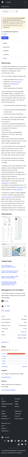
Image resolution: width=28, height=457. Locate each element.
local (19, 334)
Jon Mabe (7, 306)
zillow (25, 337)
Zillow (21, 79)
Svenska (7, 437)
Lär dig (3, 411)
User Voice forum (6, 197)
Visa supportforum (6, 377)
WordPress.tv (5, 418)
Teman (16, 401)
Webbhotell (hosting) (6, 404)
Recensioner (6, 47)
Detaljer (5, 43)
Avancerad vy (5, 342)
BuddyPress (5, 431)
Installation (6, 50)
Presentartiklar (19, 418)
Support (5, 58)
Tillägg (16, 404)
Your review (4, 366)
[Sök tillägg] (16, 11)
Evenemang (18, 413)
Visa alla (24, 366)
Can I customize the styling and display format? (8, 266)
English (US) (24, 331)
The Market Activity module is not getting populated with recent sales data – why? (9, 283)
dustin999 (7, 310)
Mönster (17, 406)
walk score (20, 337)
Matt (3, 426)
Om (2, 398)
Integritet (3, 406)
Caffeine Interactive (17, 189)
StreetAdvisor (17, 81)
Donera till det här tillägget (8, 390)
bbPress (4, 428)
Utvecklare (4, 416)
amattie (5, 34)
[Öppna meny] (25, 2)
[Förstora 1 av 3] (11, 218)
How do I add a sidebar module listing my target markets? (9, 277)
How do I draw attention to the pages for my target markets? (9, 271)
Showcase (17, 398)
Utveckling (6, 54)
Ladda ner (4, 37)
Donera (17, 416)
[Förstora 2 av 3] (24, 218)
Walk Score (15, 84)
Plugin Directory (5, 6)
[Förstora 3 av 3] (24, 245)
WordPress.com (6, 423)
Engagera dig (18, 411)
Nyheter (3, 401)
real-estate (23, 334)
